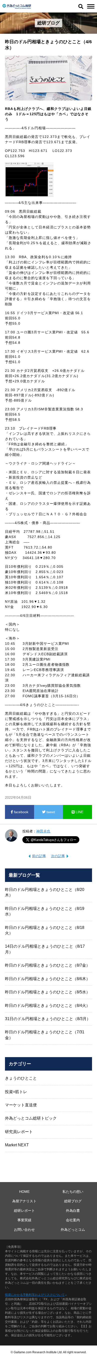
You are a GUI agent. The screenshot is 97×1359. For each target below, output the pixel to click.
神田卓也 (43, 831)
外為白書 (73, 1211)
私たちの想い (72, 1192)
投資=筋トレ (16, 1092)
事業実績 (24, 1220)
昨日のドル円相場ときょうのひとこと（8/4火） (47, 1005)
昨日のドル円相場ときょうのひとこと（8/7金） (47, 965)
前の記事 (39, 856)
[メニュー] (91, 6)
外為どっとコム (73, 1230)
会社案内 (73, 1220)
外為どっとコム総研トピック (31, 1118)
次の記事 (58, 856)
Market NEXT (17, 1145)
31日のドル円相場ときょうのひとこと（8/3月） (48, 1019)
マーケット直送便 (21, 1105)
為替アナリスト (24, 1201)
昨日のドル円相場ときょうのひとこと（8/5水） (47, 992)
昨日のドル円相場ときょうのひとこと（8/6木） (47, 979)
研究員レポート (19, 1132)
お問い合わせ (24, 1230)
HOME (24, 1192)
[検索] (81, 6)
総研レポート (24, 1211)
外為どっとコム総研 (16, 6)
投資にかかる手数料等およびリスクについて (35, 1295)
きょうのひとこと (21, 1078)
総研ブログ (73, 1201)
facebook (20, 812)
